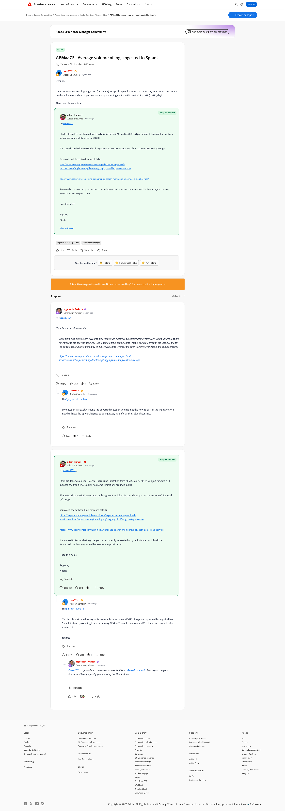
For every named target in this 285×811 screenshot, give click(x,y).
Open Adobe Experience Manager (209, 31)
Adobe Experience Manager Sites (93, 15)
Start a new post (139, 284)
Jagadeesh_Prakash (73, 309)
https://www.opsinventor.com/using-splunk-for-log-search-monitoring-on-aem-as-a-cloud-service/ (104, 178)
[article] (116, 347)
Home (28, 15)
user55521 (68, 71)
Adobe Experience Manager (66, 15)
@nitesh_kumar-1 (74, 608)
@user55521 (67, 123)
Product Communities (43, 15)
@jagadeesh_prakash (76, 399)
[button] (242, 15)
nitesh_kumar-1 (74, 115)
